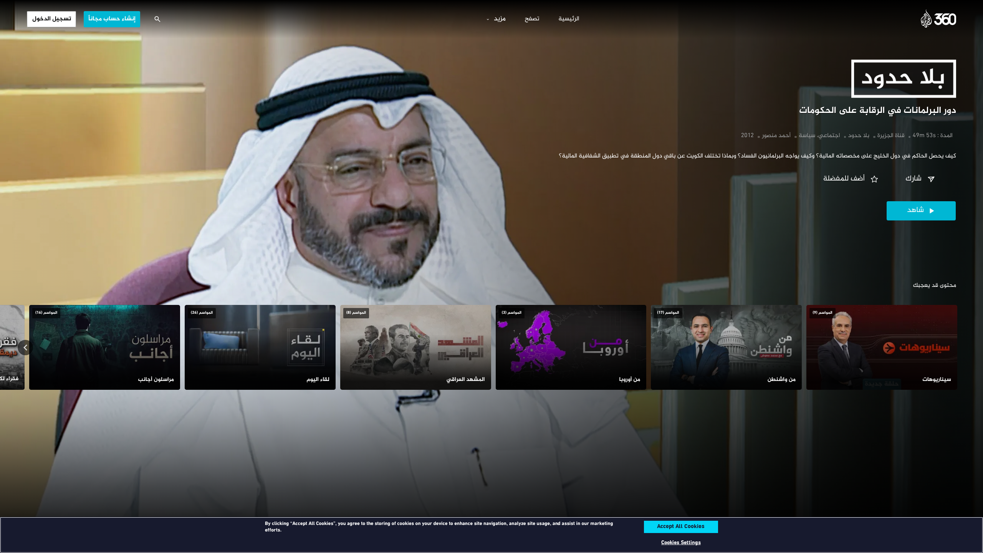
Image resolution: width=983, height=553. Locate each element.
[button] (921, 179)
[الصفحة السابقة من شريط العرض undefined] (957, 347)
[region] (491, 535)
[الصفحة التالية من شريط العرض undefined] (25, 347)
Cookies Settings (681, 542)
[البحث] (157, 19)
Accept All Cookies (681, 526)
